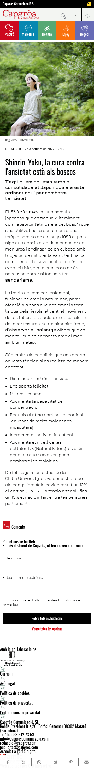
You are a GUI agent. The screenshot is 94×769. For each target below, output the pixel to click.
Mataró (9, 34)
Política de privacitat (16, 703)
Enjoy (65, 34)
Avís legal (7, 683)
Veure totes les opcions (47, 628)
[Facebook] (8, 762)
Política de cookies (15, 693)
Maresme (28, 34)
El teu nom (12, 558)
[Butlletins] (87, 14)
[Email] (86, 762)
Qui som (6, 674)
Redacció (14, 149)
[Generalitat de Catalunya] (47, 658)
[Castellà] (75, 14)
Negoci (84, 34)
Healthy (47, 34)
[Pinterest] (70, 762)
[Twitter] (23, 762)
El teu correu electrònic (23, 577)
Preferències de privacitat (20, 712)
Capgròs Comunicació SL (19, 4)
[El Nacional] (89, 4)
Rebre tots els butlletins (47, 618)
